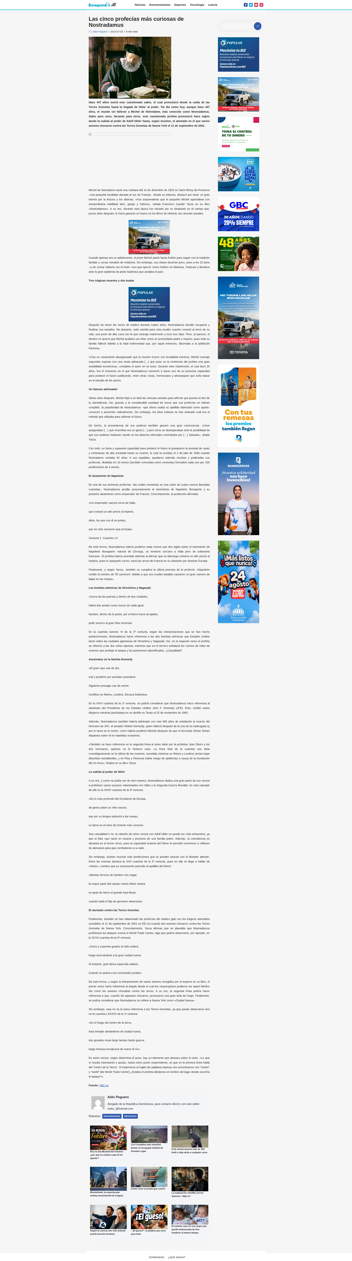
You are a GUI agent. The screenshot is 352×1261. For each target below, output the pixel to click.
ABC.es (104, 1085)
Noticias (140, 4)
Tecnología (197, 4)
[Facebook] (246, 5)
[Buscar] (257, 26)
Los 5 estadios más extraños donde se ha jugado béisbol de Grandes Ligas (147, 1147)
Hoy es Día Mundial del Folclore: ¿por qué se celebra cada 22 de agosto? (107, 1154)
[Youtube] (256, 5)
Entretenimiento (159, 4)
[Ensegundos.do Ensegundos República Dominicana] (102, 4)
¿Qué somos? (176, 1257)
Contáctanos (156, 1257)
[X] (251, 5)
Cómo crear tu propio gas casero (148, 1189)
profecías (130, 1116)
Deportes (180, 4)
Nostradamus (112, 1116)
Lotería (212, 4)
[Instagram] (261, 5)
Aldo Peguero (100, 31)
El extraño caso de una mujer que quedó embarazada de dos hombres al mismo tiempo (189, 1229)
